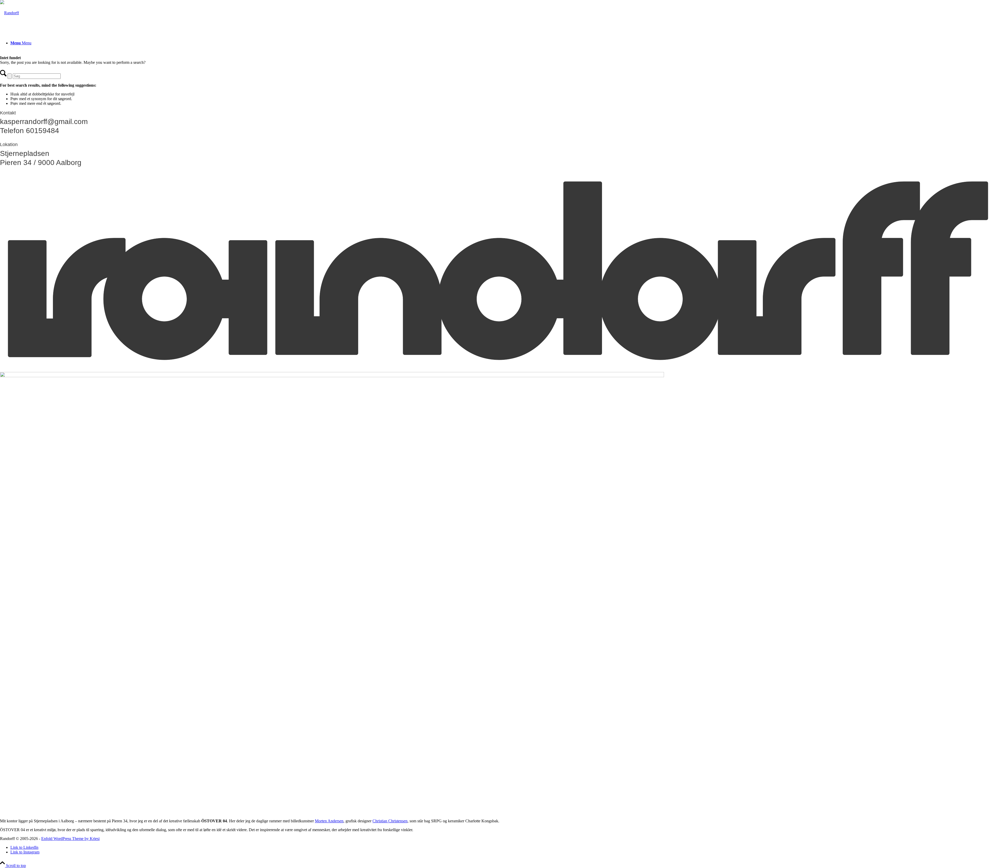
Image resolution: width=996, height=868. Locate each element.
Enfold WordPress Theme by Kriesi (70, 838)
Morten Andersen (329, 821)
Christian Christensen (389, 821)
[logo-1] (9, 13)
